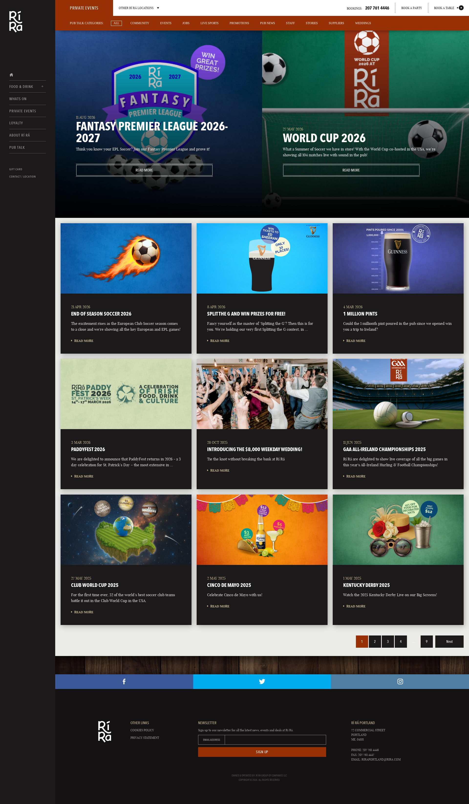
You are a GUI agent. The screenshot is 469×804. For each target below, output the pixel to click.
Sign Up (262, 752)
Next (449, 641)
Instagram (400, 681)
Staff (290, 23)
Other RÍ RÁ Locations (136, 8)
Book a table (444, 8)
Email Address (211, 739)
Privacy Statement (144, 738)
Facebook (124, 681)
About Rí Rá (19, 135)
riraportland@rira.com (381, 759)
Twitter (262, 681)
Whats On (18, 98)
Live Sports (210, 23)
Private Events (22, 111)
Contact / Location (22, 176)
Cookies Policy (142, 730)
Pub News (267, 23)
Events (165, 23)
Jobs (186, 23)
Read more (114, 170)
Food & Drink (21, 86)
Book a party (411, 8)
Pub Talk (17, 147)
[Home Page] (15, 25)
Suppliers (336, 23)
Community (139, 23)
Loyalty (16, 123)
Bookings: (368, 8)
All (116, 23)
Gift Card (15, 169)
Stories (312, 23)
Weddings (363, 23)
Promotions (239, 23)
